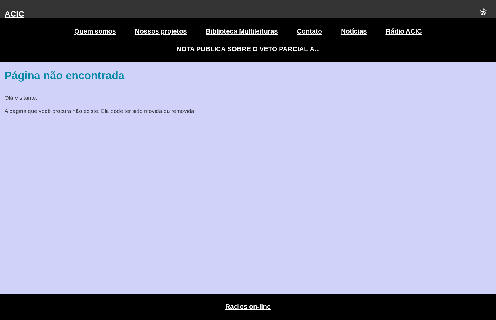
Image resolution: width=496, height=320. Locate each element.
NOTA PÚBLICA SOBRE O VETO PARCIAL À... (248, 49)
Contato (309, 31)
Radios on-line (248, 306)
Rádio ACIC (404, 31)
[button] (483, 14)
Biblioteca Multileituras (242, 31)
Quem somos (95, 31)
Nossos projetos (161, 31)
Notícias (354, 31)
